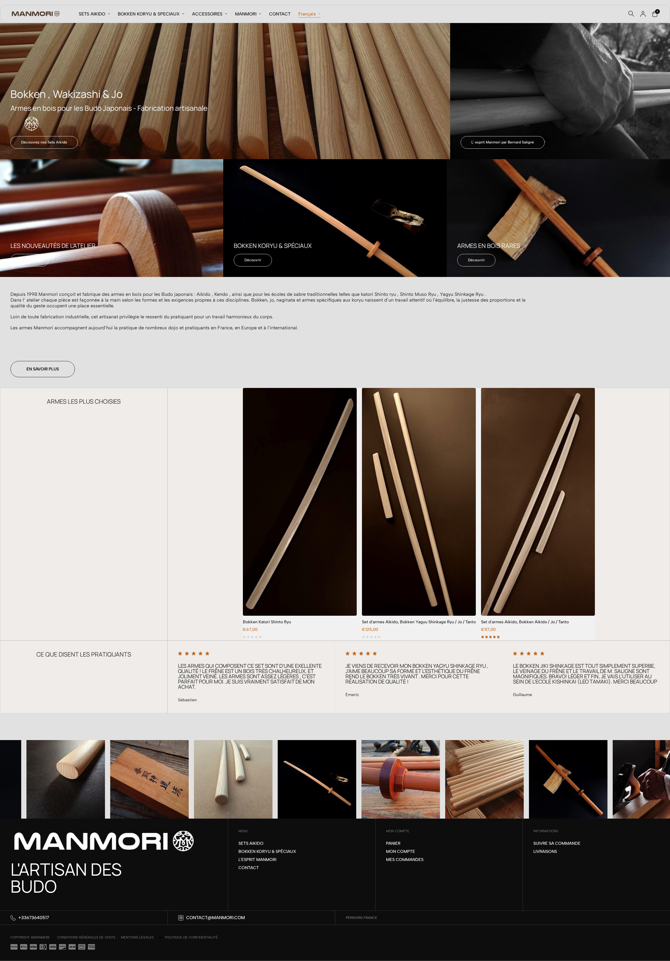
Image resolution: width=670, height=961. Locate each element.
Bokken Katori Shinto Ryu (267, 621)
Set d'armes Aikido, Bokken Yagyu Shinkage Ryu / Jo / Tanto (419, 621)
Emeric (185, 694)
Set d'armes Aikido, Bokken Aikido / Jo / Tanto (525, 621)
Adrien (519, 699)
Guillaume (355, 694)
